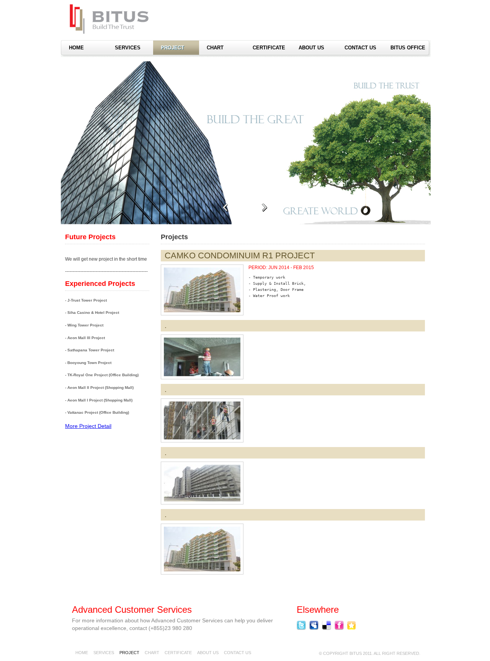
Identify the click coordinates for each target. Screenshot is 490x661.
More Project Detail (88, 426)
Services (127, 48)
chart (152, 652)
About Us (311, 48)
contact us (360, 48)
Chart (215, 48)
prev (225, 208)
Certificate (269, 48)
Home (81, 652)
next (264, 208)
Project (172, 48)
